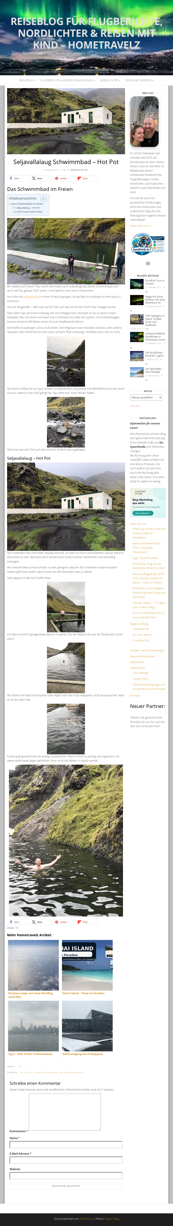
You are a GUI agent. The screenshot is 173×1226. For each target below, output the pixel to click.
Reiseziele (26, 80)
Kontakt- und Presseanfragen (147, 650)
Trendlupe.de (141, 629)
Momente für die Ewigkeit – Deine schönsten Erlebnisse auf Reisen (149, 592)
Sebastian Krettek (79, 170)
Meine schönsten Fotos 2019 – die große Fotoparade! (146, 548)
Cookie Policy (141, 679)
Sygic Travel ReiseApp (146, 558)
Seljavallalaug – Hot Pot (28, 207)
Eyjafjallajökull (31, 297)
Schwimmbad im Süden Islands (45, 1072)
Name (15, 1138)
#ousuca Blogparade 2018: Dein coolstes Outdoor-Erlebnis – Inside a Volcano (149, 578)
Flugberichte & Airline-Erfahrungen (66, 80)
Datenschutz (137, 668)
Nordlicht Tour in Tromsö (154, 282)
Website (15, 1169)
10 (161, 359)
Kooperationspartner (142, 656)
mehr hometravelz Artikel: (30, 211)
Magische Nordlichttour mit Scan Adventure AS (155, 299)
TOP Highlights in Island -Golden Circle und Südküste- (155, 320)
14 (164, 287)
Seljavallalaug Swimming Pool (71, 1072)
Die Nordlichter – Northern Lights (155, 354)
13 (144, 328)
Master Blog (112, 1219)
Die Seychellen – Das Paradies (154, 370)
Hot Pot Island (25, 1072)
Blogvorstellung (139, 624)
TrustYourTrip (141, 640)
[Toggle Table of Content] (42, 199)
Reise (19, 1066)
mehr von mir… (139, 524)
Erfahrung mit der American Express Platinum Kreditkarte (149, 533)
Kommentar (19, 1131)
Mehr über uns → (140, 226)
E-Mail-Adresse (20, 1153)
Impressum (137, 662)
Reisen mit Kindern (138, 80)
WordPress (85, 1219)
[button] (18, 178)
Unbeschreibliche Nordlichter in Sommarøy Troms (155, 336)
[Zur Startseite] (86, 37)
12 (164, 343)
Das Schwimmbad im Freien (27, 203)
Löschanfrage (141, 673)
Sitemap (135, 695)
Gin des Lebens (142, 635)
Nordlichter (109, 80)
